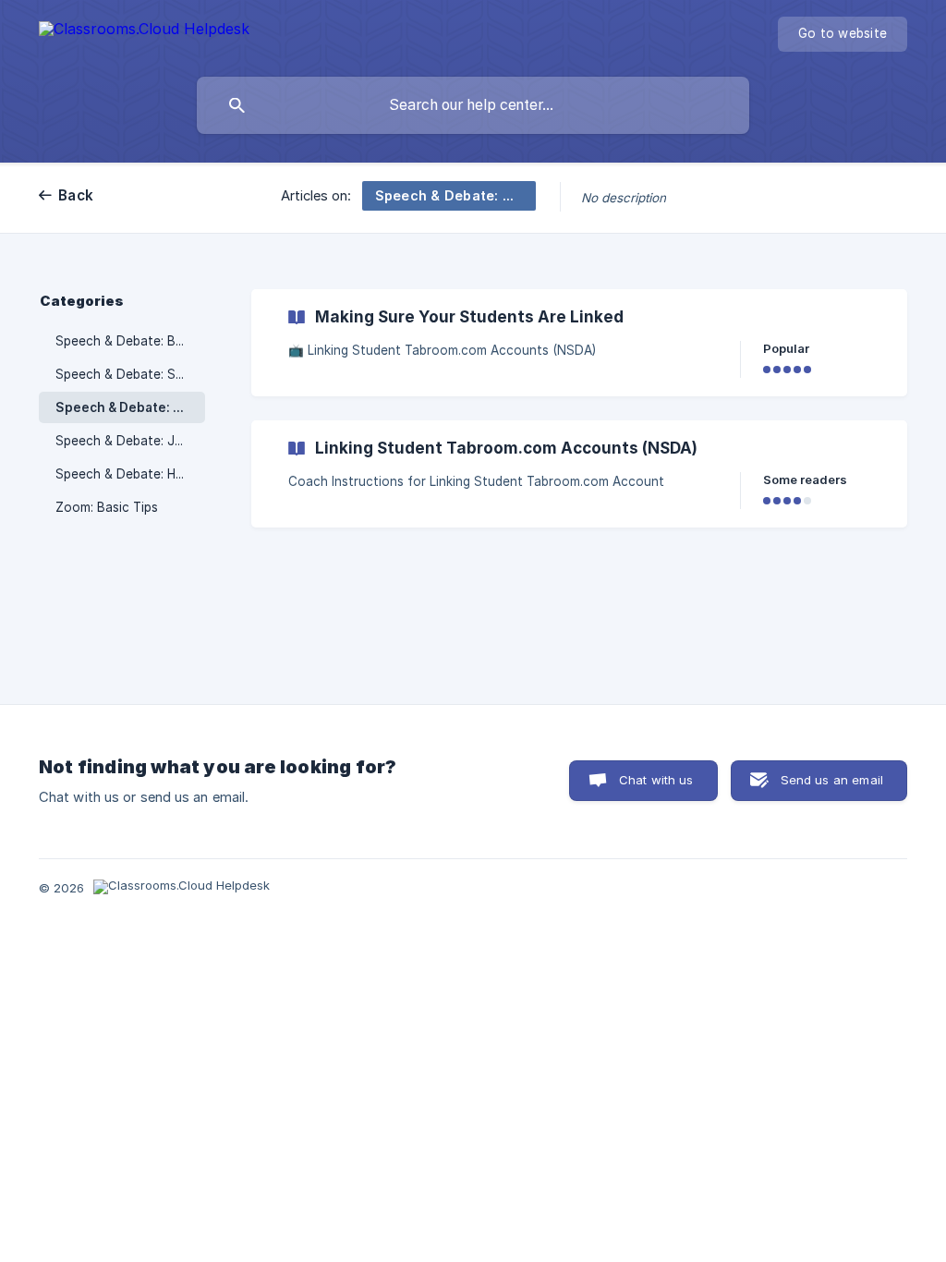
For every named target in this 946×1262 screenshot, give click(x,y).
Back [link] (75, 195)
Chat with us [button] (656, 779)
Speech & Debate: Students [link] (130, 374)
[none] (144, 32)
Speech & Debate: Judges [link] (130, 440)
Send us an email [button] (832, 779)
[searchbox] (473, 105)
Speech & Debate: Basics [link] (130, 341)
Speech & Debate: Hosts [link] (128, 474)
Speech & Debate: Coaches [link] (130, 407)
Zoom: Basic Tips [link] (106, 507)
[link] (579, 342)
